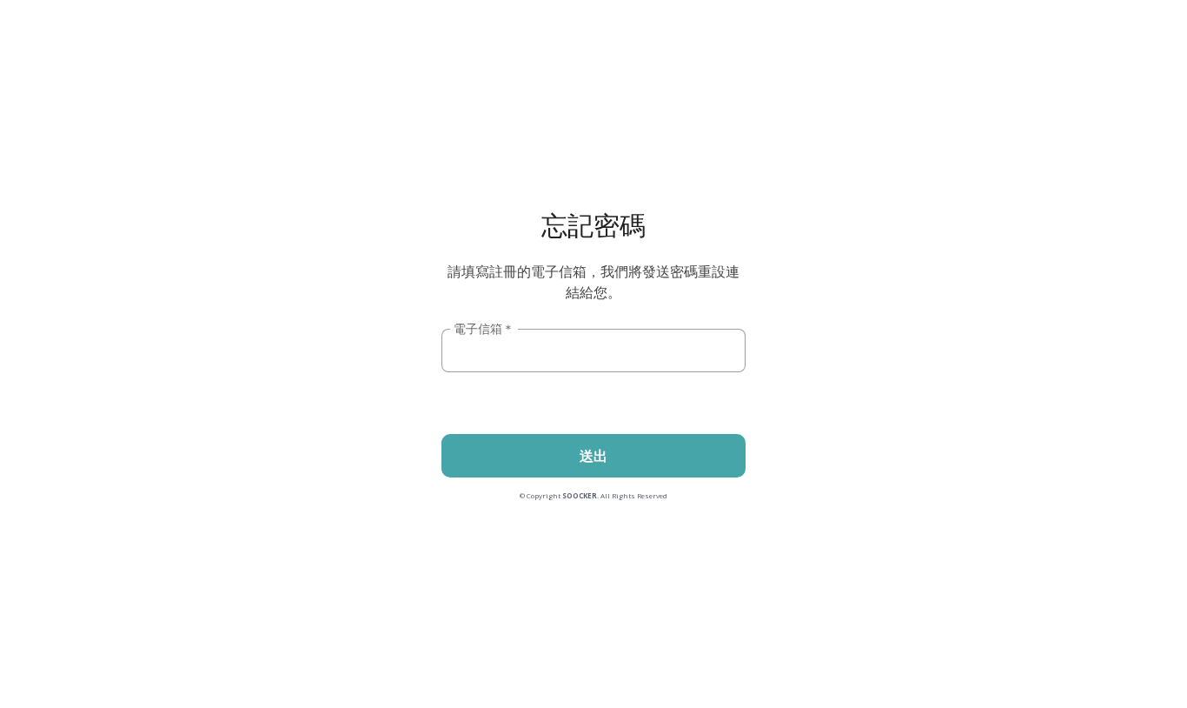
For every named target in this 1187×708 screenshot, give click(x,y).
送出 (593, 455)
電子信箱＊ (484, 328)
